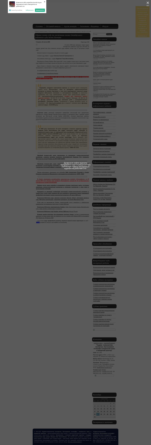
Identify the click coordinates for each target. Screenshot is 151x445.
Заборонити (30, 10)
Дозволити (40, 10)
